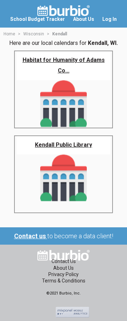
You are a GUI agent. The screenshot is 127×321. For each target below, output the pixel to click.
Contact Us (64, 261)
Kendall (59, 33)
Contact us (30, 236)
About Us (63, 268)
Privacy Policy (63, 274)
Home (9, 33)
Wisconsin (33, 33)
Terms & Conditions (63, 281)
